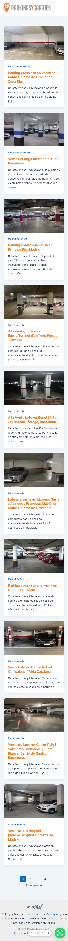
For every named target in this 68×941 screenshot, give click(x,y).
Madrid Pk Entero (17, 239)
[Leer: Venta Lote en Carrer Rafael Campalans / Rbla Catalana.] (34, 637)
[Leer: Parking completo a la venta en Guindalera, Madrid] (34, 555)
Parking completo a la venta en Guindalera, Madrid (32, 587)
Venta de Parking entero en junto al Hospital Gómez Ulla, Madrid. (31, 835)
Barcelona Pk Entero (19, 66)
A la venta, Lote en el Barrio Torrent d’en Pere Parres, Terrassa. (33, 335)
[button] (60, 933)
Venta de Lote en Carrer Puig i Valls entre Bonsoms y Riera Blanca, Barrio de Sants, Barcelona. (32, 751)
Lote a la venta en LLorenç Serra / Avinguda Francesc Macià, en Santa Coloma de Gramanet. (33, 503)
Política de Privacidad (26, 933)
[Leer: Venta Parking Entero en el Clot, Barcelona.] (34, 129)
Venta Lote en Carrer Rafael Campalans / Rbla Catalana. (30, 669)
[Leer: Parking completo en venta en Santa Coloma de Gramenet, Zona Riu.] (34, 43)
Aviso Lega (47, 933)
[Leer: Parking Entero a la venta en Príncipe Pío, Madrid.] (34, 215)
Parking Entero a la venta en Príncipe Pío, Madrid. (30, 247)
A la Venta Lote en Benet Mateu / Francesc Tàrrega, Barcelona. (33, 419)
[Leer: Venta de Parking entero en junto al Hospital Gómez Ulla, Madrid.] (34, 801)
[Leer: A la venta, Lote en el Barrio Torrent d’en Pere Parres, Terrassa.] (34, 301)
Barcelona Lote (16, 325)
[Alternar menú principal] (60, 8)
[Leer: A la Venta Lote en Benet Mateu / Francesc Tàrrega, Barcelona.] (34, 387)
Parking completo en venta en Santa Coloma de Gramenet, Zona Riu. (32, 77)
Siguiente (34, 885)
